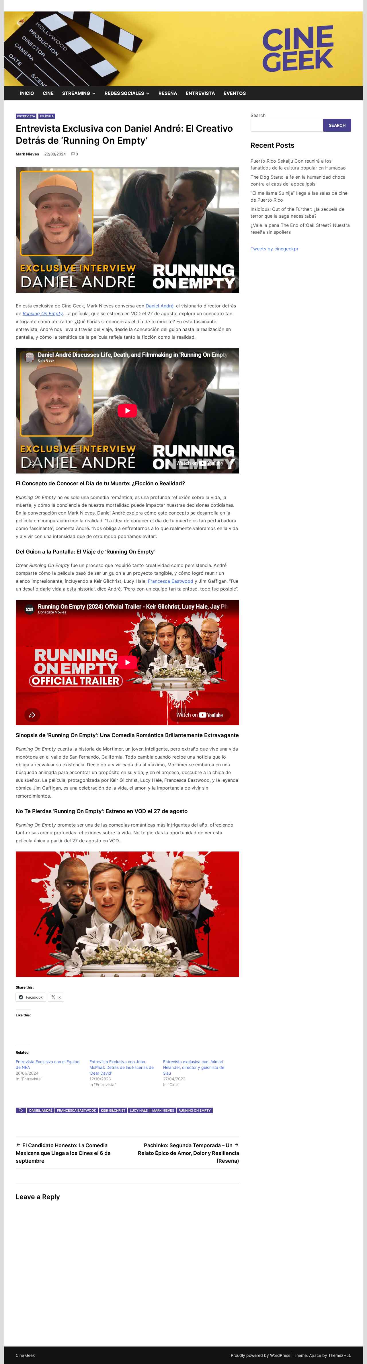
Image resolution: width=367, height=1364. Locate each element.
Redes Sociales (129, 95)
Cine (48, 93)
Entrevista (200, 93)
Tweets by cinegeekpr (274, 249)
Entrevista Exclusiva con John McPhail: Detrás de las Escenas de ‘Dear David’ (121, 1067)
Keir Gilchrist (113, 1110)
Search (258, 115)
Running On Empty (43, 313)
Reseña (168, 93)
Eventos (235, 93)
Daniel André (159, 306)
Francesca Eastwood (170, 581)
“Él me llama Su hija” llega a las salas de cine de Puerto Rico (299, 196)
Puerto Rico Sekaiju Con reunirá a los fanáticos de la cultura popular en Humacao (298, 164)
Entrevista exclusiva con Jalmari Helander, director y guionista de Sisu (193, 1067)
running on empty (195, 1110)
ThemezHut (339, 1355)
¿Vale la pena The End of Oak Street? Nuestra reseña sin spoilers (300, 228)
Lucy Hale (139, 1110)
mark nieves (163, 1110)
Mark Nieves (27, 154)
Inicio (27, 93)
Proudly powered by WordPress (261, 1355)
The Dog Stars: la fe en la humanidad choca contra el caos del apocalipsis (298, 180)
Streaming (81, 95)
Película (47, 116)
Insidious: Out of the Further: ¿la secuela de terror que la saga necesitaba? (297, 212)
